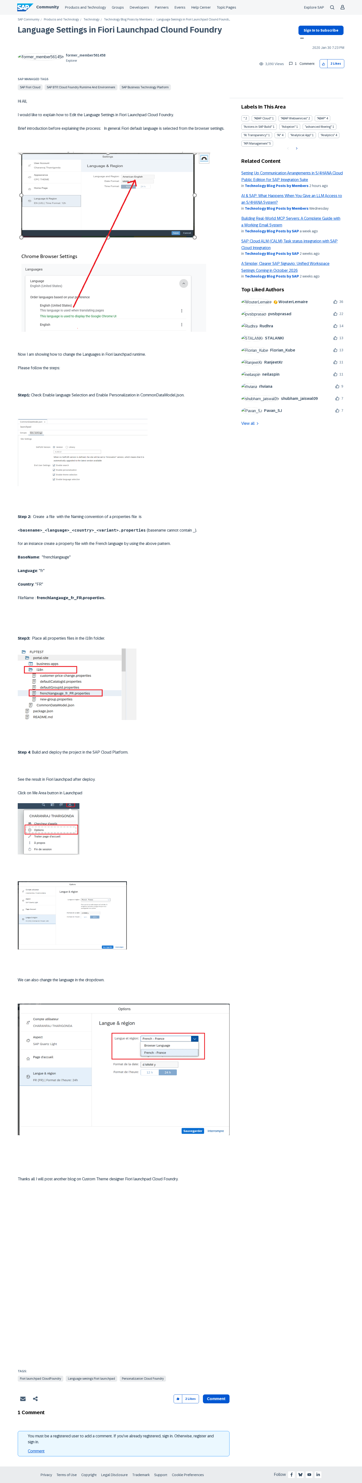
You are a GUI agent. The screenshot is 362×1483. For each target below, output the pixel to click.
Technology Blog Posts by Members (128, 19)
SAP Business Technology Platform (145, 87)
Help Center (201, 7)
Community (47, 7)
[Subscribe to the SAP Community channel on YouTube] (309, 1475)
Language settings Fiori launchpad (91, 1378)
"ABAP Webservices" (294, 118)
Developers (139, 7)
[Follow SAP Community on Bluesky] (300, 1475)
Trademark (141, 1475)
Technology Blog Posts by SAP (272, 231)
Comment (36, 1451)
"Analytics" (328, 135)
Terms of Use (66, 1475)
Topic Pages (226, 7)
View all (248, 423)
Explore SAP (314, 7)
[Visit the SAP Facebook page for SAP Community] (292, 1475)
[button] (324, 63)
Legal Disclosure (114, 1475)
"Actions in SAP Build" (258, 127)
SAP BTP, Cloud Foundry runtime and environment (81, 87)
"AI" (279, 135)
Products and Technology (85, 7)
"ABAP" (321, 118)
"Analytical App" (300, 135)
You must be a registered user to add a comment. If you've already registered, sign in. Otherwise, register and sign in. (121, 1439)
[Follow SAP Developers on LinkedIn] (318, 1475)
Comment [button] (216, 1399)
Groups (118, 7)
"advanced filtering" (318, 127)
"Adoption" (288, 127)
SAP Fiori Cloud (30, 87)
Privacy (46, 1475)
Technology (91, 19)
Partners (162, 7)
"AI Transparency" (255, 135)
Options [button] (301, 38)
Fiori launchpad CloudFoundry (40, 1378)
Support (160, 1475)
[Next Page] (296, 148)
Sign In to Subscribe (321, 30)
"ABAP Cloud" (262, 118)
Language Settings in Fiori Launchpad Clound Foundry (120, 29)
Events (180, 7)
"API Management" (256, 143)
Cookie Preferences (188, 1475)
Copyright (89, 1475)
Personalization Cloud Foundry (143, 1378)
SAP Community (28, 19)
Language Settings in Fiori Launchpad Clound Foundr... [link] (193, 19)
